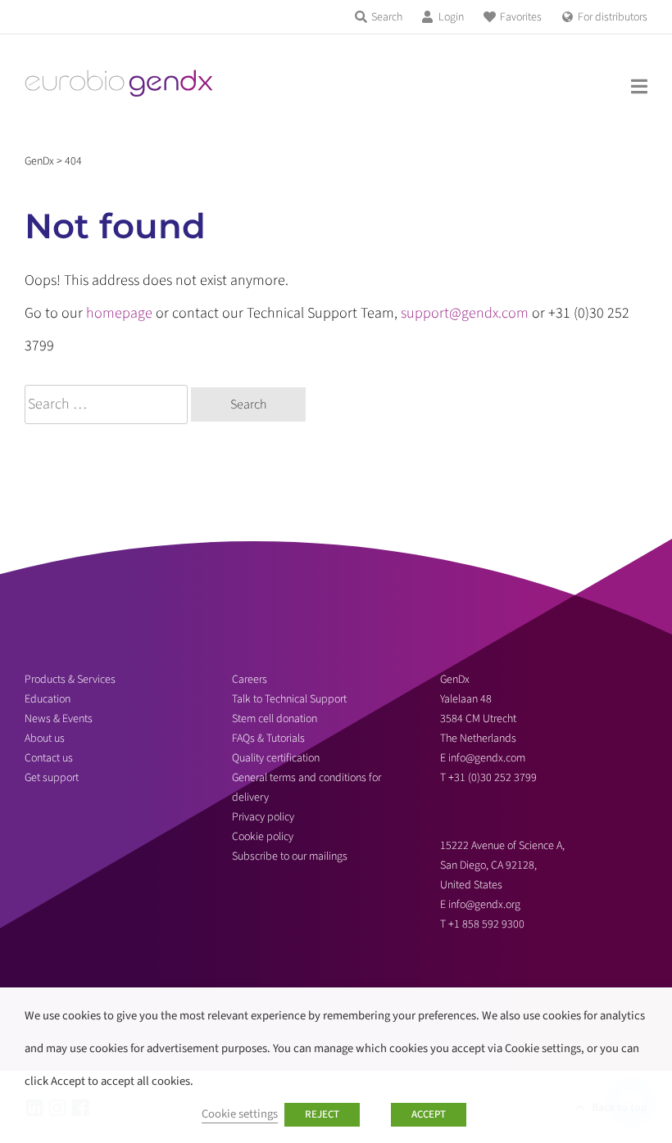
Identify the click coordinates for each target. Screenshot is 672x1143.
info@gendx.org (484, 905)
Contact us (49, 758)
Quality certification (276, 758)
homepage (119, 313)
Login (451, 17)
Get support (52, 778)
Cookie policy (262, 837)
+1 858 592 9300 (486, 924)
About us (45, 738)
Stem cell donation (274, 719)
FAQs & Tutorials (268, 738)
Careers (249, 679)
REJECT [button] (322, 1114)
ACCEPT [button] (428, 1114)
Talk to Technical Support (289, 699)
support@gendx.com (465, 313)
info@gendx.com (486, 758)
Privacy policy (263, 817)
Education (47, 699)
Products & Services (70, 679)
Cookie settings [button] (240, 1114)
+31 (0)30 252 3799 (493, 778)
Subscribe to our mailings (289, 856)
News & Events (59, 719)
